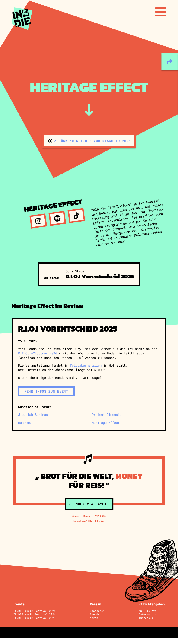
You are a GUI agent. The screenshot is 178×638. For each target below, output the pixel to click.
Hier (91, 521)
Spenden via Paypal (89, 504)
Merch (94, 617)
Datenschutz (147, 614)
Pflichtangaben (152, 604)
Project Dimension (107, 414)
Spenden (95, 614)
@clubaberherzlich (86, 365)
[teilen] (169, 61)
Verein (95, 604)
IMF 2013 (100, 516)
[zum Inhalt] (89, 110)
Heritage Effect (106, 422)
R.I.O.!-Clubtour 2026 (37, 353)
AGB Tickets (147, 610)
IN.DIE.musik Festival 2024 (34, 614)
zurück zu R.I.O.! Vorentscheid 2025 (92, 141)
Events (19, 604)
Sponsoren (97, 610)
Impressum (146, 617)
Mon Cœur (25, 422)
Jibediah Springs (33, 414)
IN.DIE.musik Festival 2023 (34, 617)
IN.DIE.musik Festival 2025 (34, 610)
